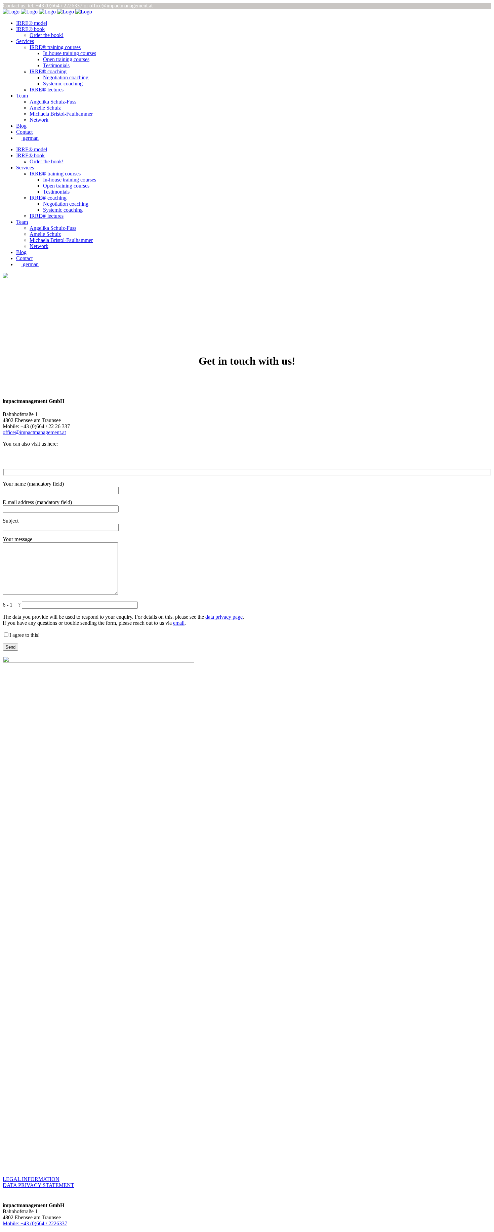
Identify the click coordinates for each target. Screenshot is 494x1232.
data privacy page (224, 617)
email (178, 623)
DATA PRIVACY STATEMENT (38, 1185)
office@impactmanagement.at (34, 432)
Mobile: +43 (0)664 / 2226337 (35, 1223)
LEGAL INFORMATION (31, 1179)
